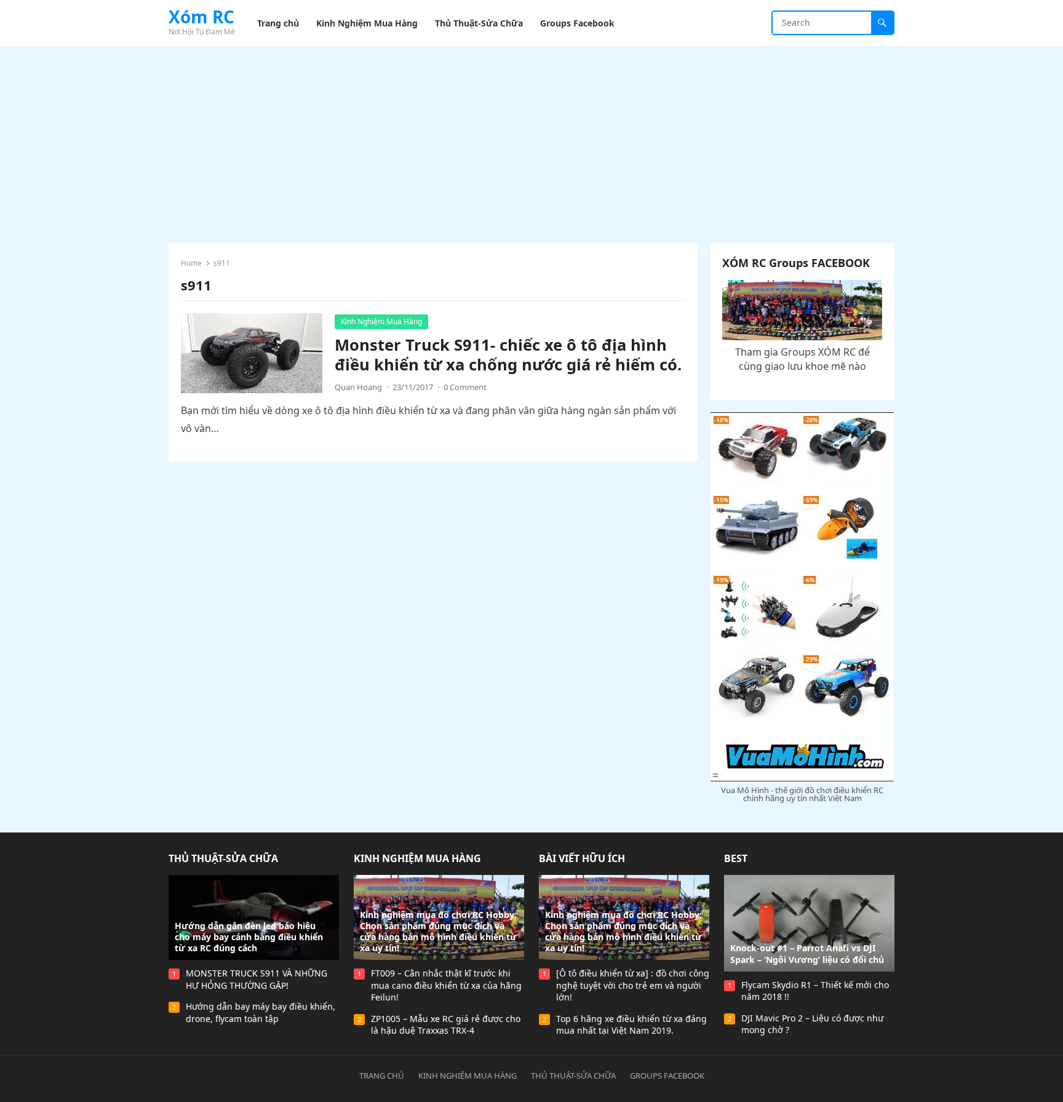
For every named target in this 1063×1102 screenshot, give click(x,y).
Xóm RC (201, 16)
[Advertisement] (531, 138)
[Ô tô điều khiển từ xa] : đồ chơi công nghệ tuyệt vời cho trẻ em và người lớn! (632, 985)
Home (191, 263)
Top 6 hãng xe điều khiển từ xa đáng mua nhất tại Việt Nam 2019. (631, 1025)
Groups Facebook (667, 1075)
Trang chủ (381, 1075)
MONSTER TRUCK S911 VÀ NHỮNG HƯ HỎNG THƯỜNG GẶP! (256, 979)
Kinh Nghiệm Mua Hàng (381, 321)
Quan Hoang (358, 387)
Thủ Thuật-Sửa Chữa (223, 858)
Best (735, 858)
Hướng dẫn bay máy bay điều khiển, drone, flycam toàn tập (260, 1012)
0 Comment (465, 387)
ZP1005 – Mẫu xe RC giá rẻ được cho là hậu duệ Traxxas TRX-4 (445, 1025)
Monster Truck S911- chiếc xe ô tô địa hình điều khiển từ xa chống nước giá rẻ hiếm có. (508, 354)
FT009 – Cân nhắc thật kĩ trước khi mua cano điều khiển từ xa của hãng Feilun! (446, 985)
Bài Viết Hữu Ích (582, 858)
